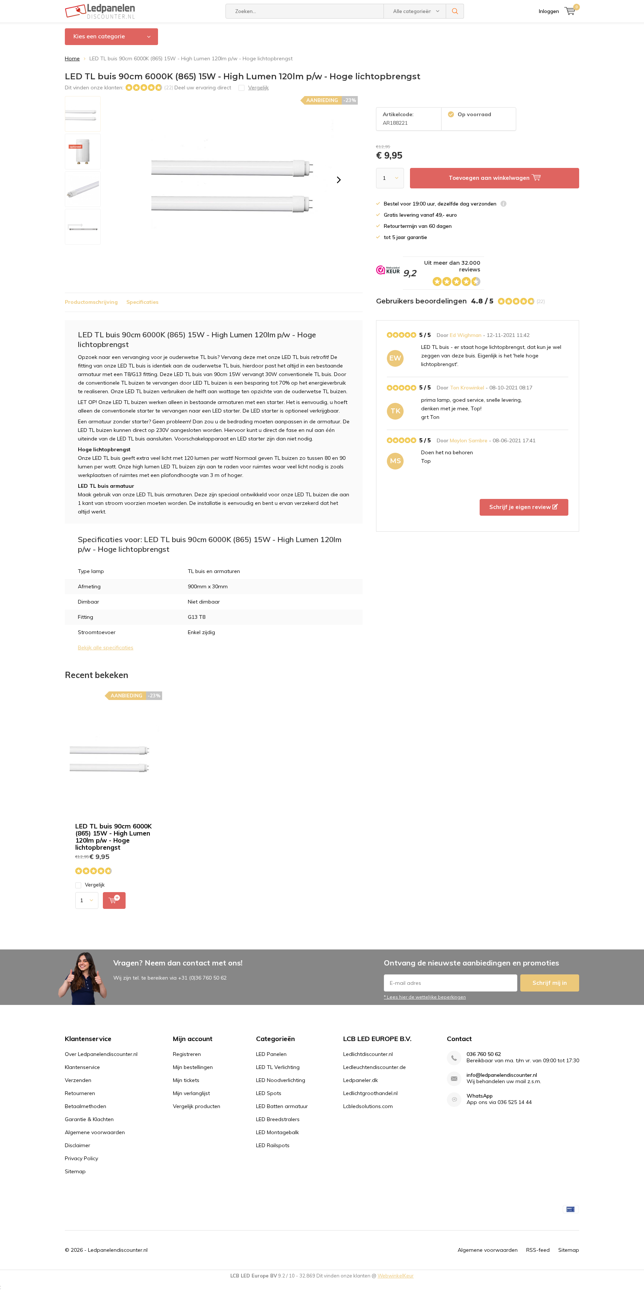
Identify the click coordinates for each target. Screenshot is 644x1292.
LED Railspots (273, 1145)
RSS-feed (538, 1250)
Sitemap (75, 1171)
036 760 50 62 (484, 1054)
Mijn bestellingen (193, 1067)
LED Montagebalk (277, 1132)
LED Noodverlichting (280, 1080)
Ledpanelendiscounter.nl (118, 1250)
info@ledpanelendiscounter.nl (502, 1075)
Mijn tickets (186, 1080)
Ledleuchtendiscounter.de (374, 1067)
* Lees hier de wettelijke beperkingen (425, 997)
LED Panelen (271, 1054)
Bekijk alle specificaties (105, 647)
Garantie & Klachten (89, 1119)
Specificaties (142, 302)
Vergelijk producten (196, 1106)
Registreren (187, 1054)
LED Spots (268, 1093)
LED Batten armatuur (282, 1106)
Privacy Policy (81, 1158)
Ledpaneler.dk (360, 1080)
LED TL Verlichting (278, 1067)
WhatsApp (480, 1096)
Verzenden (78, 1080)
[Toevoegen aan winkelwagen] (114, 900)
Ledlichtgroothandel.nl (370, 1093)
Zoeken (455, 11)
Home (72, 58)
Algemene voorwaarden (95, 1132)
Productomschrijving (91, 302)
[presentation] (339, 180)
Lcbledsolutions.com (368, 1106)
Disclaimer (77, 1145)
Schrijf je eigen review (520, 506)
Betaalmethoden (85, 1106)
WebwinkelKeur (396, 1276)
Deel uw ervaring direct (202, 87)
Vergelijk (95, 885)
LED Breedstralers (278, 1119)
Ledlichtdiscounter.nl (368, 1054)
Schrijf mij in (550, 982)
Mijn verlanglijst (191, 1093)
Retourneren (80, 1093)
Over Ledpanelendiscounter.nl (101, 1054)
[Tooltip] (503, 204)
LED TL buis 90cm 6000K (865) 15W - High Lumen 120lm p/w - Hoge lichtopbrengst (113, 836)
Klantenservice (82, 1067)
